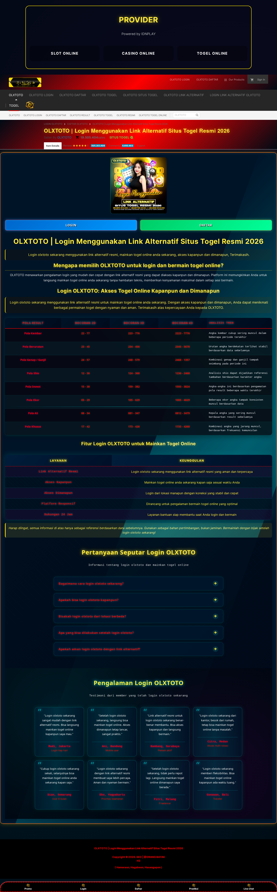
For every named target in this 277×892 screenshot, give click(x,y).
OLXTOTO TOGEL (103, 115)
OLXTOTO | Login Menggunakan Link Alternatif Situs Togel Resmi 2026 (130, 123)
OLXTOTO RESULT (80, 115)
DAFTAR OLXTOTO (77, 123)
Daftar (138, 888)
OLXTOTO (14, 115)
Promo (28, 888)
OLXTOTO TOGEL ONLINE (153, 115)
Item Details (52, 145)
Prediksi (193, 888)
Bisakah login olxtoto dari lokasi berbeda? (138, 616)
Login (83, 888)
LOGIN (71, 225)
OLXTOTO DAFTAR (56, 115)
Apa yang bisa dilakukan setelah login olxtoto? (138, 632)
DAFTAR (206, 225)
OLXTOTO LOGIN (33, 115)
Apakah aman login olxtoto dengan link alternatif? (138, 649)
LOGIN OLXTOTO (53, 123)
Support (141, 145)
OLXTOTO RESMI (126, 115)
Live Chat (249, 888)
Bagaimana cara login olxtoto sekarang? (138, 583)
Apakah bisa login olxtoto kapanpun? (138, 599)
